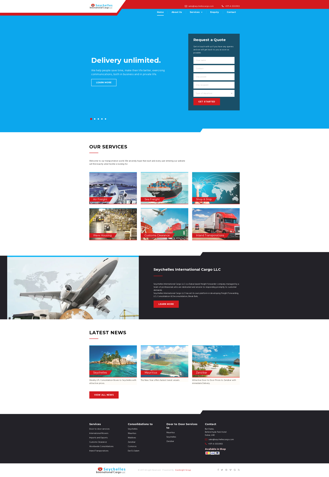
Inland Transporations (98, 451)
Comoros (132, 446)
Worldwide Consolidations (101, 446)
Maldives (132, 437)
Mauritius (170, 432)
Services (195, 12)
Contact (231, 12)
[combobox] (214, 93)
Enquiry (214, 12)
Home (160, 12)
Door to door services (99, 429)
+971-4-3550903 (232, 6)
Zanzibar (170, 441)
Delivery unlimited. (126, 60)
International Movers (98, 433)
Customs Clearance (98, 442)
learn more (104, 82)
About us (177, 12)
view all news (104, 395)
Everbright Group (183, 470)
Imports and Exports (98, 437)
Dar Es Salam (133, 451)
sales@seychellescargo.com (201, 6)
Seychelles (171, 437)
